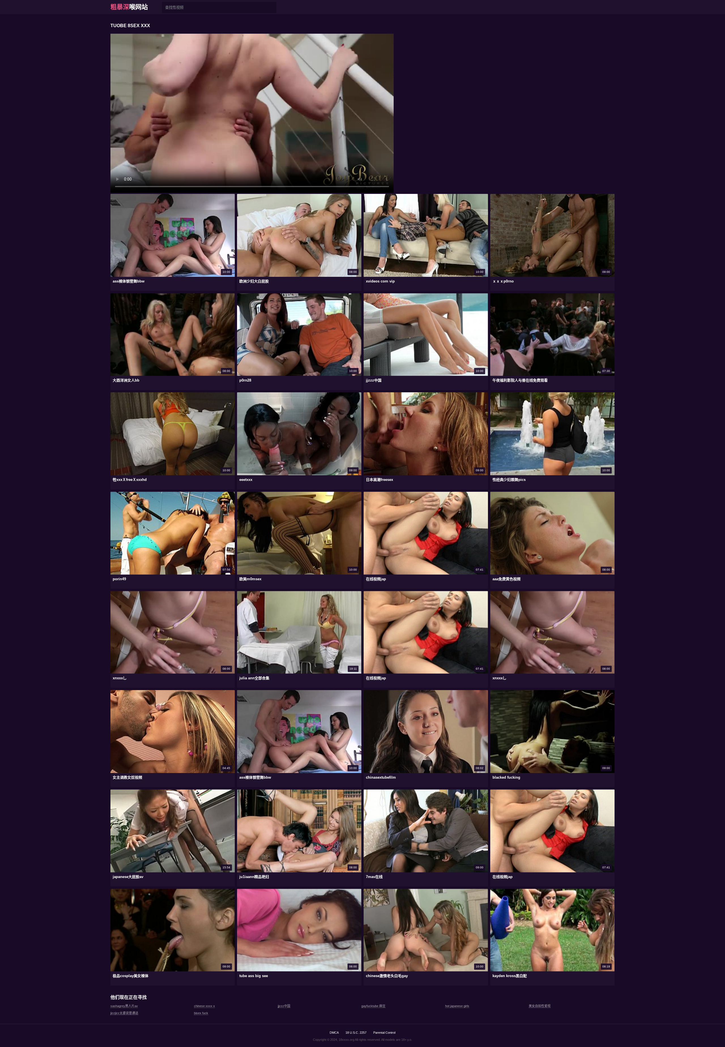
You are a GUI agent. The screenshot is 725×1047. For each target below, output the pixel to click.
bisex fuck (201, 1013)
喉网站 (129, 6)
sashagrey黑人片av (124, 1006)
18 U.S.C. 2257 (356, 1032)
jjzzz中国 (284, 1006)
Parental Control (384, 1032)
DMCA (334, 1032)
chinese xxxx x (204, 1006)
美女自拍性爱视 (540, 1006)
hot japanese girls (457, 1006)
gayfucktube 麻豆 (373, 1006)
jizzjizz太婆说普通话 (124, 1013)
